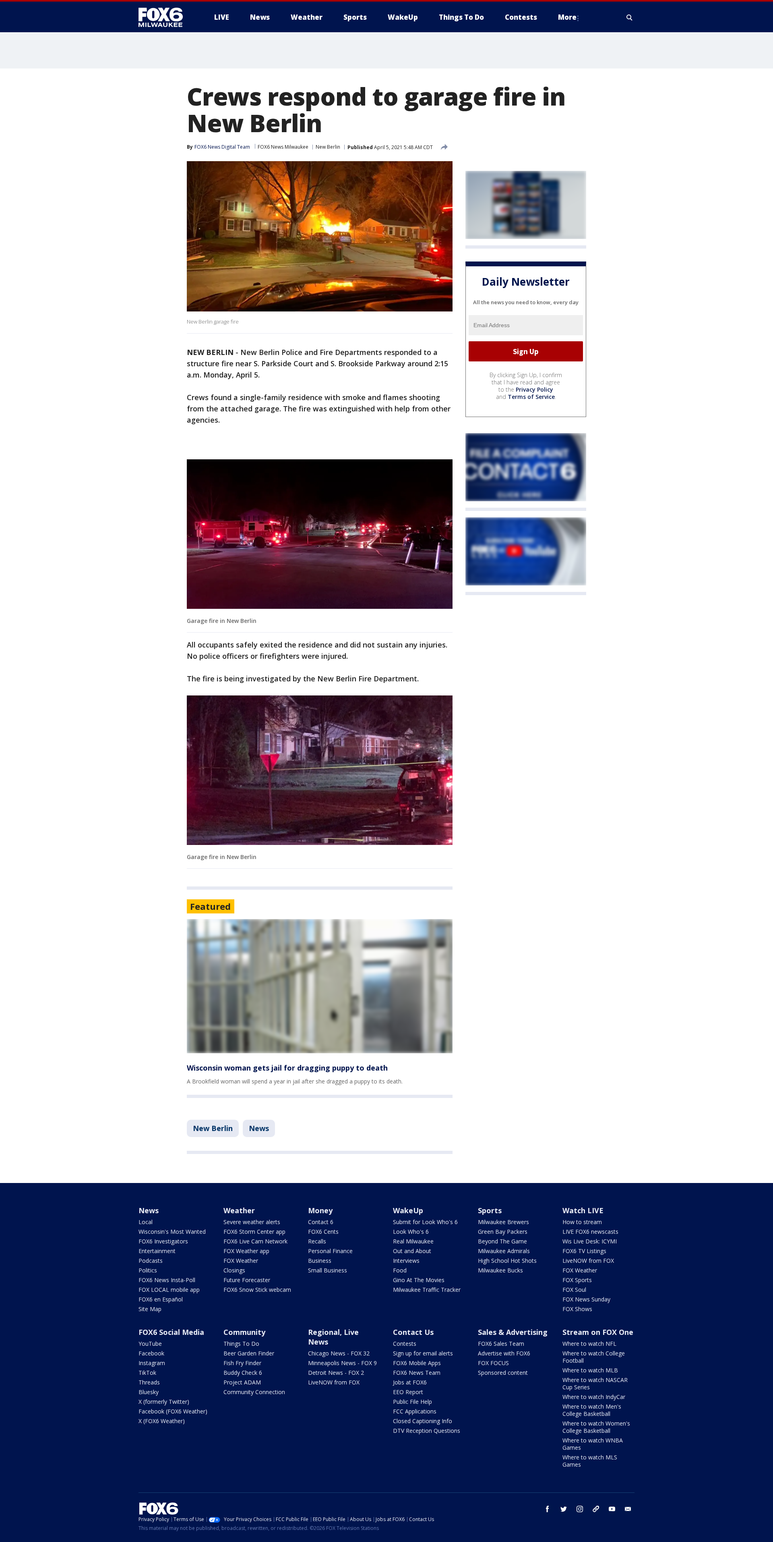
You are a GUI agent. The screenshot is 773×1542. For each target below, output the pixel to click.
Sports (490, 1210)
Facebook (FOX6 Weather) (172, 1411)
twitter (563, 1509)
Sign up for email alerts (423, 1353)
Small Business (327, 1270)
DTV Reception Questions (426, 1430)
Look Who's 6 (411, 1231)
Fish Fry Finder (242, 1363)
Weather (239, 1210)
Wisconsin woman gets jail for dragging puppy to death (287, 1068)
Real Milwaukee (413, 1241)
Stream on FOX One (597, 1332)
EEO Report (408, 1392)
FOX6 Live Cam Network (255, 1241)
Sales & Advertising (513, 1332)
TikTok (147, 1372)
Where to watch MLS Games (589, 1460)
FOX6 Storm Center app (254, 1231)
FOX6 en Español (160, 1299)
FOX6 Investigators (163, 1241)
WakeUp (408, 1210)
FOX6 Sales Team (501, 1343)
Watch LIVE (583, 1210)
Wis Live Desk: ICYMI (589, 1241)
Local (145, 1222)
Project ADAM (242, 1382)
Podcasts (150, 1260)
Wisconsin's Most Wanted (172, 1231)
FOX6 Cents (323, 1231)
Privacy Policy (534, 389)
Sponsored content (503, 1372)
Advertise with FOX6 (504, 1353)
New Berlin (328, 146)
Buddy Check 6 (242, 1372)
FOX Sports (577, 1280)
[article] (320, 986)
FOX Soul (574, 1289)
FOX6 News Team (416, 1372)
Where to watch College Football (593, 1356)
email (628, 1509)
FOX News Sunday (586, 1299)
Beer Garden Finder (248, 1353)
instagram (579, 1509)
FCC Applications (414, 1411)
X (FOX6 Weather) (161, 1421)
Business (319, 1260)
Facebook (151, 1353)
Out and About (412, 1251)
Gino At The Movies (418, 1280)
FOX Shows (577, 1309)
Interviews (406, 1260)
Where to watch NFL (589, 1343)
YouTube (150, 1343)
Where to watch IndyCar (593, 1397)
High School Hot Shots (507, 1260)
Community (244, 1332)
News (259, 1128)
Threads (149, 1382)
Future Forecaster (246, 1280)
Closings (234, 1270)
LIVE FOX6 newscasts (590, 1231)
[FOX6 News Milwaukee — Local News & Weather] (165, 17)
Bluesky (148, 1392)
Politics (147, 1270)
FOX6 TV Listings (584, 1251)
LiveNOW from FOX (588, 1260)
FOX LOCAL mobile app (169, 1289)
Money (320, 1210)
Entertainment (157, 1251)
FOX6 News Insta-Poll (166, 1280)
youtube (612, 1509)
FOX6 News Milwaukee (283, 146)
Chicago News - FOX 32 (339, 1353)
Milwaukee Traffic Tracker (427, 1289)
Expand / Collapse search (630, 17)
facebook (547, 1509)
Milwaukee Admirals (504, 1251)
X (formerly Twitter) (163, 1401)
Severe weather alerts (251, 1222)
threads (595, 1509)
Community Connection (254, 1392)
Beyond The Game (502, 1241)
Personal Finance (330, 1251)
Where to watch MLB (590, 1370)
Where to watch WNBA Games (592, 1443)
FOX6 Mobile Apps (417, 1363)
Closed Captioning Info (422, 1421)
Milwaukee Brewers (503, 1222)
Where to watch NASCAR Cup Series (595, 1383)
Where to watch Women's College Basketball (596, 1427)
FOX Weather (240, 1260)
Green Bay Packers (502, 1231)
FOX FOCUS (493, 1363)
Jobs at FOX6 (410, 1382)
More (567, 17)
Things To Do (241, 1343)
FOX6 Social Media (171, 1332)
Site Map (149, 1309)
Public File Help (412, 1401)
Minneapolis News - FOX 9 (342, 1363)
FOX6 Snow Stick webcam (257, 1289)
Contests (404, 1343)
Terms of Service (531, 397)
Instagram (151, 1363)
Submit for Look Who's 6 (425, 1222)
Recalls (317, 1241)
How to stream (582, 1222)
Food (400, 1270)
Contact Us (413, 1332)
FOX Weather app (246, 1251)
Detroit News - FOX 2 (336, 1372)
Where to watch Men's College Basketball (591, 1410)
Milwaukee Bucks (500, 1270)
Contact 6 (320, 1222)
